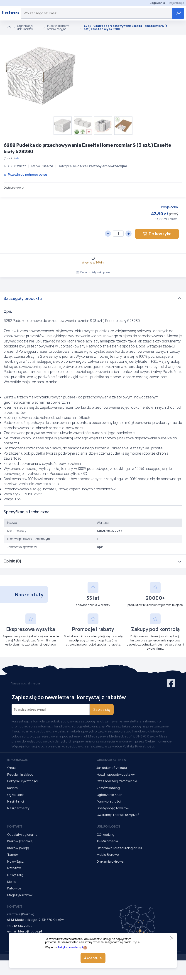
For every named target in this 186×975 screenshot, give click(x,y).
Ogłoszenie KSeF (109, 795)
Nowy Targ (15, 875)
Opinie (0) (12, 561)
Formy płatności (109, 801)
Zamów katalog (108, 788)
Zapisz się (101, 709)
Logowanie (157, 3)
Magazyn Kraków (19, 895)
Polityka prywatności (70, 947)
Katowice (14, 888)
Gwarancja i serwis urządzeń (118, 815)
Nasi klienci (15, 801)
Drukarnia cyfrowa (110, 861)
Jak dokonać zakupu (112, 767)
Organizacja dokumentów (25, 27)
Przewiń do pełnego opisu (27, 174)
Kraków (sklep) (18, 848)
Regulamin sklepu (20, 774)
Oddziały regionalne (22, 834)
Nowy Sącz (15, 861)
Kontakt (14, 826)
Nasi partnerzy (18, 808)
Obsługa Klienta (111, 759)
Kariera (12, 788)
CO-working (105, 834)
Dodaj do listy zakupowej (95, 272)
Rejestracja (176, 3)
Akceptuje (93, 957)
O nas (11, 767)
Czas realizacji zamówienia (117, 781)
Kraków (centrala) (20, 841)
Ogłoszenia (15, 795)
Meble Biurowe (108, 854)
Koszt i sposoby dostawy (116, 774)
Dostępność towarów (113, 808)
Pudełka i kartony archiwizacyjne (58, 27)
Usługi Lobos (108, 826)
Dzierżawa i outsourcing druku (119, 848)
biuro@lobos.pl (30, 931)
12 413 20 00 (23, 926)
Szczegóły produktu (23, 298)
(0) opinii (9, 158)
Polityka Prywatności (22, 781)
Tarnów (13, 854)
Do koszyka (160, 233)
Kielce (11, 881)
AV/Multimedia (107, 841)
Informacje (17, 759)
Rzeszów (14, 868)
